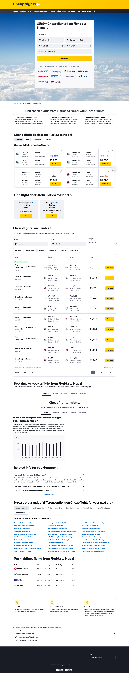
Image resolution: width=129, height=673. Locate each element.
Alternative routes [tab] (21, 508)
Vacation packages (40, 11)
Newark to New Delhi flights (91, 534)
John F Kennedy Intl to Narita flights (93, 531)
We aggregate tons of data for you (26, 637)
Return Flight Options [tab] (103, 508)
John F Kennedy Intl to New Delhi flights (61, 537)
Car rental (71, 11)
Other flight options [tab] (72, 508)
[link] (26, 216)
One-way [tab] (48, 139)
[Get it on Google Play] (60, 670)
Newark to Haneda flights (90, 525)
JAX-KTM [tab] (83, 393)
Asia (20, 103)
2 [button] (97, 372)
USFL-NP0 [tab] (46, 412)
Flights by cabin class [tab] (55, 508)
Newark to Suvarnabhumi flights (92, 537)
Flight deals (61, 11)
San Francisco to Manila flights (24, 537)
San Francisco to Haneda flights (24, 525)
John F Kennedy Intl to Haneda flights (94, 523)
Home (15, 11)
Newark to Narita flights (22, 528)
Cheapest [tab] (19, 139)
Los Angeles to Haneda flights (24, 523)
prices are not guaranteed (54, 627)
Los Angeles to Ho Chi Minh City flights (60, 545)
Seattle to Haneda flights (22, 531)
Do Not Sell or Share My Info (58, 665)
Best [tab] (27, 139)
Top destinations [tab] (21, 512)
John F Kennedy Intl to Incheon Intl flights (27, 548)
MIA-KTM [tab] (46, 393)
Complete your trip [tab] (38, 508)
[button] (47, 28)
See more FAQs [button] (49, 494)
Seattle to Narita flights (55, 525)
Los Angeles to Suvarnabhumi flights (60, 534)
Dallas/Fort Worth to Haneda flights (93, 545)
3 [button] (101, 372)
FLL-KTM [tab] (55, 393)
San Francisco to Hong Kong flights (93, 551)
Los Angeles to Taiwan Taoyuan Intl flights (61, 551)
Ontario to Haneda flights (22, 551)
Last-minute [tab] (37, 139)
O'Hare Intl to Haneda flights (23, 542)
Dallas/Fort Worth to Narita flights (59, 540)
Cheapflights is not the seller (24, 633)
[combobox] (42, 34)
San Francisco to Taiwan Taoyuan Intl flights (95, 542)
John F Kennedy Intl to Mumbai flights (94, 540)
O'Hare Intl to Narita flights (23, 545)
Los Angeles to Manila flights (91, 528)
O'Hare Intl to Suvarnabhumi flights (93, 548)
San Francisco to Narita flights (57, 528)
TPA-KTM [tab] (64, 393)
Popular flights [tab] (87, 508)
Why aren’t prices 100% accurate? (26, 641)
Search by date (25, 11)
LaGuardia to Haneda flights (23, 540)
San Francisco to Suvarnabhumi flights (60, 548)
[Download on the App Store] (68, 670)
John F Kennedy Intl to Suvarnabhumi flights (62, 531)
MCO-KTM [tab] (73, 393)
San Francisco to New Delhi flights (25, 534)
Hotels (52, 11)
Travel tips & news (84, 11)
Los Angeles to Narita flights (57, 523)
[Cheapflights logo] (24, 4)
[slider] (116, 244)
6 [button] (110, 372)
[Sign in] (94, 11)
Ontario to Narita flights (55, 542)
